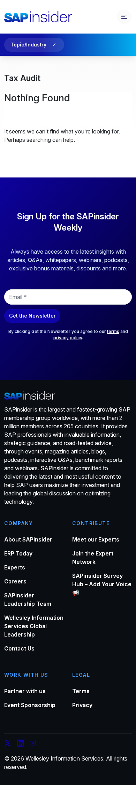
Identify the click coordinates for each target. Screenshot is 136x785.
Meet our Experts (95, 539)
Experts (14, 567)
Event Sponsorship (29, 705)
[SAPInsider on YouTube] (32, 744)
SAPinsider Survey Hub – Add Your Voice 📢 (101, 584)
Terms (81, 691)
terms (113, 331)
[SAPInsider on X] (7, 744)
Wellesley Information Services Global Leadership (33, 626)
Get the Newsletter (32, 316)
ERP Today (18, 553)
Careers (15, 581)
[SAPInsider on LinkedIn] (20, 744)
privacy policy (67, 337)
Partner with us (25, 691)
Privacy (82, 705)
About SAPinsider (28, 539)
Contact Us (19, 648)
